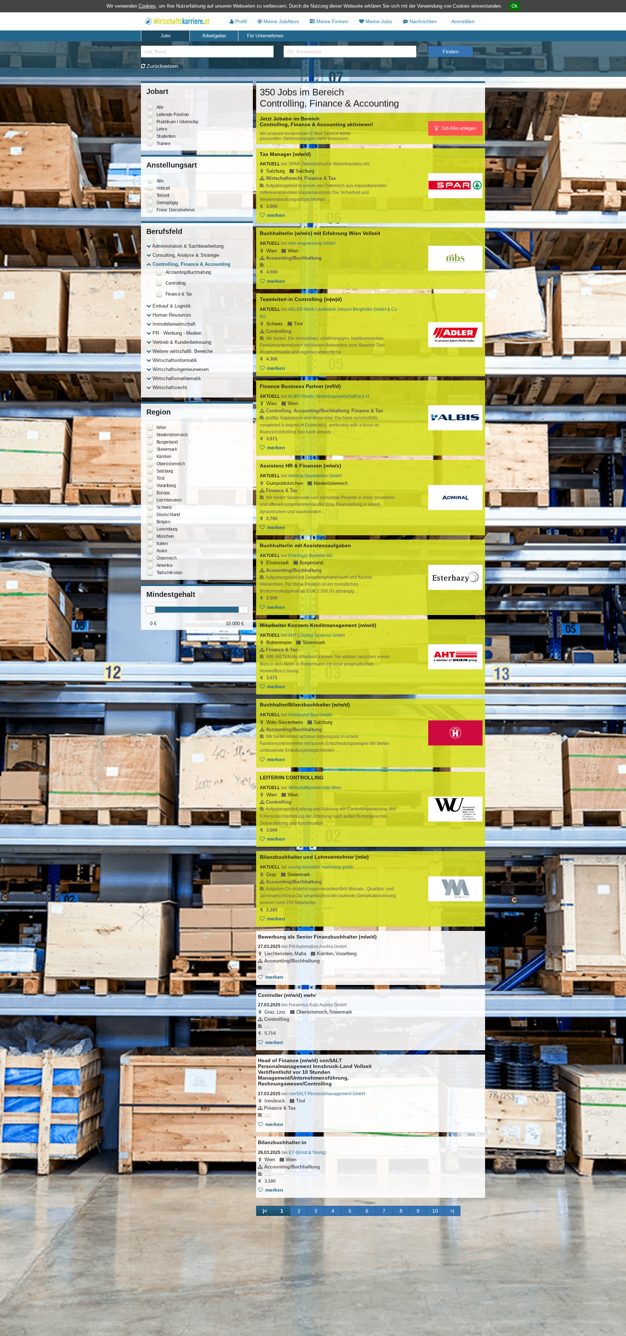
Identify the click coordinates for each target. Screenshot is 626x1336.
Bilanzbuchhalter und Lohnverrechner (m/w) (314, 857)
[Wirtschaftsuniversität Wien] (455, 809)
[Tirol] (150, 478)
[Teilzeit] (150, 195)
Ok (515, 6)
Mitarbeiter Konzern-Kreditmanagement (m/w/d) (318, 625)
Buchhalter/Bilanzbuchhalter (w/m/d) (305, 705)
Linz (281, 1012)
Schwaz (274, 323)
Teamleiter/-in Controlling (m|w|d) (301, 299)
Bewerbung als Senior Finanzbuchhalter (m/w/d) (317, 937)
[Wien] (150, 427)
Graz (271, 874)
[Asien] (150, 550)
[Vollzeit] (150, 187)
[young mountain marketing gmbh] (455, 889)
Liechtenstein (278, 953)
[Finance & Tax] (159, 294)
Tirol (298, 323)
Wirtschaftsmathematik (176, 378)
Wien (271, 250)
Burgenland (311, 562)
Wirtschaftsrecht (169, 387)
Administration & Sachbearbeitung (187, 246)
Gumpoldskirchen (284, 483)
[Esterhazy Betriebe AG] (455, 577)
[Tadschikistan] (150, 572)
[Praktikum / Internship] (150, 121)
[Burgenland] (150, 442)
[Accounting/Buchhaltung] (159, 272)
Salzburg (275, 171)
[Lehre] (150, 128)
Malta (300, 953)
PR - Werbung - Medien (176, 333)
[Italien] (150, 543)
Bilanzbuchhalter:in (282, 1142)
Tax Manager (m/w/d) (285, 154)
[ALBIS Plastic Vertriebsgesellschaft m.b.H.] (455, 417)
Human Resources (171, 315)
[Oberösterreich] (150, 463)
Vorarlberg (345, 953)
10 (435, 1211)
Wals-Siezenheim (284, 722)
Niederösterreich (331, 483)
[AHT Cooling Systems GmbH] (455, 656)
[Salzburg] (150, 471)
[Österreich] (150, 558)
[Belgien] (150, 521)
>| (452, 1211)
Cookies (147, 6)
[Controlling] (159, 283)
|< (265, 1211)
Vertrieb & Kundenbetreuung (181, 342)
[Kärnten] (150, 456)
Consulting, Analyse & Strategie (185, 255)
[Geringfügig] (150, 202)
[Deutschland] (150, 514)
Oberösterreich (311, 1012)
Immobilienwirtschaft (173, 324)
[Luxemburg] (150, 529)
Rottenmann (279, 642)
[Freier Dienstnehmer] (150, 209)
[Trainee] (150, 143)
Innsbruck (274, 1101)
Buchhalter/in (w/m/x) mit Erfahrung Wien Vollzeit (320, 233)
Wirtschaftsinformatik (174, 360)
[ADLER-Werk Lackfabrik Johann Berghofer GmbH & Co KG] (455, 334)
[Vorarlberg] (150, 485)
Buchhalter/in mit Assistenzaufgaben (305, 545)
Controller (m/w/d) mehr (287, 995)
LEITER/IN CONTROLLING (292, 777)
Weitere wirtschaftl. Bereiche (182, 351)
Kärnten (325, 953)
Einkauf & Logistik (171, 306)
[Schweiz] (150, 507)
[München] (150, 536)
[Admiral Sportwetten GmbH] (455, 497)
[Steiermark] (150, 449)
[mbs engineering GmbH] (455, 258)
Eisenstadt (277, 562)
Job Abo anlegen (458, 128)
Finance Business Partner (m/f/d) (300, 386)
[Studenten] (150, 136)
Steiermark (313, 642)
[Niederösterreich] (150, 434)
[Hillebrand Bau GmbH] (455, 733)
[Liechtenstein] (150, 500)
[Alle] (150, 107)
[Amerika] (150, 565)
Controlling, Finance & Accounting (190, 264)
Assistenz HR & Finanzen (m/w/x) (300, 466)
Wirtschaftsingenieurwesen (180, 369)
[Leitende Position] (150, 114)
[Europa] (150, 492)
